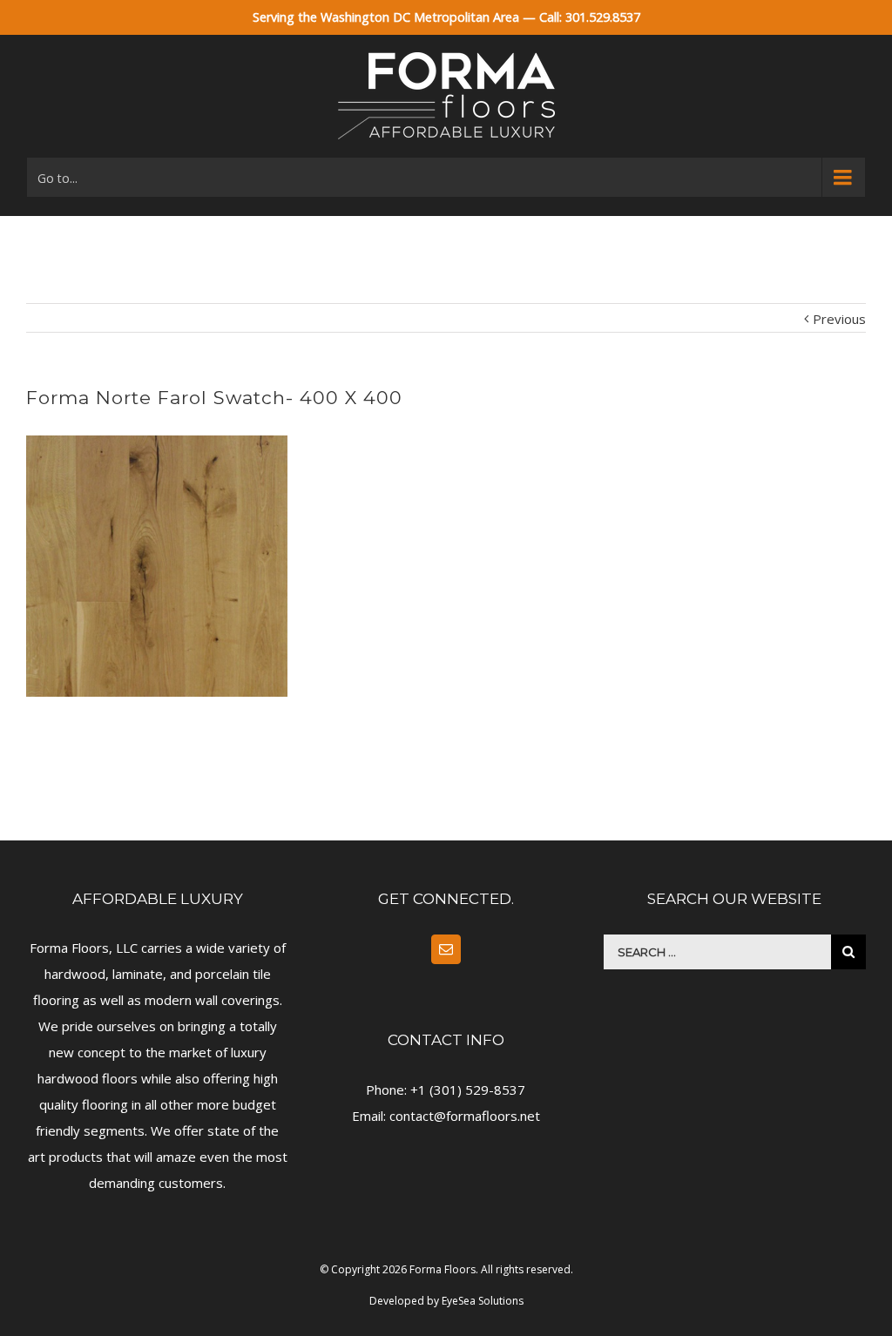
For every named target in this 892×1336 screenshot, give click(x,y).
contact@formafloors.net (464, 1115)
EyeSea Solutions (483, 1300)
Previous (839, 318)
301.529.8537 (602, 17)
